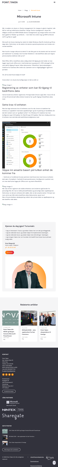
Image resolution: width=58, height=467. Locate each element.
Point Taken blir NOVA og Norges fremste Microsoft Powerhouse (24, 430)
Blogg (26, 10)
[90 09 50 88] (5, 247)
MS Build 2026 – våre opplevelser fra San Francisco (21, 436)
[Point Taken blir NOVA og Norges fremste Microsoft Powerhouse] (5, 431)
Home (19, 10)
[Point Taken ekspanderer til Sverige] (5, 443)
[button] (54, 2)
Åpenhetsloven (34, 461)
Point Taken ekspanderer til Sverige (17, 442)
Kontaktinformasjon (9, 391)
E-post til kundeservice (8, 371)
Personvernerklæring (36, 466)
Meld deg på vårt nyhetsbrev (11, 449)
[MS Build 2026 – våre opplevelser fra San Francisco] (5, 437)
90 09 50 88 (12, 247)
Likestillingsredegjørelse (37, 457)
